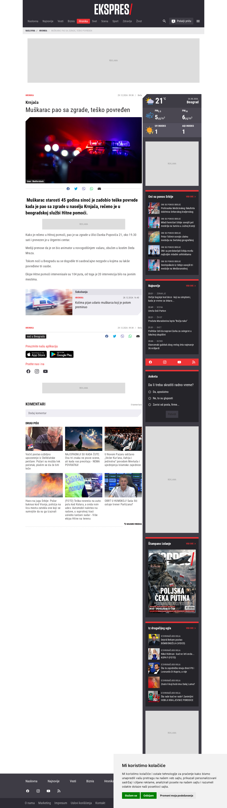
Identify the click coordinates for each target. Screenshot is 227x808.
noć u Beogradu (36, 336)
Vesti (60, 21)
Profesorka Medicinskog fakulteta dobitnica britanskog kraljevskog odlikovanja (172, 208)
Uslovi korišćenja (81, 803)
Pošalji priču (184, 21)
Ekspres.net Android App (62, 354)
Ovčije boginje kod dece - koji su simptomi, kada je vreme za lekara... (172, 297)
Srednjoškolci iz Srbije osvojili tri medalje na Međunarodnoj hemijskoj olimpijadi (172, 265)
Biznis (71, 21)
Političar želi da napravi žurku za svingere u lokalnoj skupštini (172, 331)
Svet (94, 21)
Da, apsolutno (160, 392)
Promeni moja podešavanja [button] (176, 795)
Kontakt (100, 803)
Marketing (44, 803)
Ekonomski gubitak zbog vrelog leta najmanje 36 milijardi (172, 344)
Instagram (37, 371)
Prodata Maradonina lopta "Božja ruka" (172, 319)
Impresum (60, 803)
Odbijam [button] (148, 795)
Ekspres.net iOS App (36, 354)
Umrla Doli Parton (172, 309)
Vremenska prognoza (172, 101)
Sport (115, 21)
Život (139, 21)
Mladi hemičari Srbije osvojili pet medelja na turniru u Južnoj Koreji (172, 222)
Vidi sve (189, 196)
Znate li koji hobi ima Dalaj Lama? (172, 682)
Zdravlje (127, 21)
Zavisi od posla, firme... (166, 404)
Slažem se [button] (131, 795)
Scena (104, 21)
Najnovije (48, 21)
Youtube (45, 371)
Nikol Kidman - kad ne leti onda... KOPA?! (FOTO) (172, 654)
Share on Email (99, 189)
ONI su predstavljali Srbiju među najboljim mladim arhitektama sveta (172, 250)
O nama (30, 803)
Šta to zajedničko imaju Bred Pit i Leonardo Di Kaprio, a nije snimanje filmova (172, 668)
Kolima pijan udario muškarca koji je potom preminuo (84, 302)
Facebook (28, 371)
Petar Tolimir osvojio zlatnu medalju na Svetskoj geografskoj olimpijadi (172, 236)
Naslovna (33, 21)
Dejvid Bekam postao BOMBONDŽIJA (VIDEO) (172, 639)
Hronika (83, 21)
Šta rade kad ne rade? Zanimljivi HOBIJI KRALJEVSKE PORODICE (172, 696)
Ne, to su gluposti (163, 398)
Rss (194, 362)
